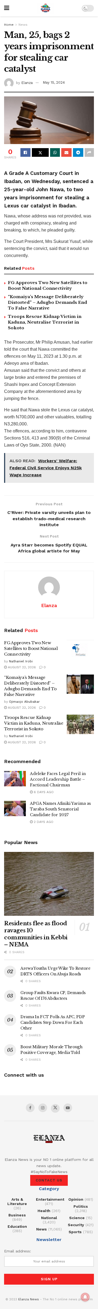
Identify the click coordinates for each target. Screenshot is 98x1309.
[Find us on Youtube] (67, 1107)
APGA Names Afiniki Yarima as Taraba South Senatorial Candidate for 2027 (60, 809)
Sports (75, 1232)
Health (44, 1211)
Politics (81, 1206)
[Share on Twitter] (40, 152)
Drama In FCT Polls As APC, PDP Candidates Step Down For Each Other (52, 1022)
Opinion (75, 1199)
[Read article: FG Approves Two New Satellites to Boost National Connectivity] (80, 649)
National (49, 1218)
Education (17, 1226)
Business (17, 1215)
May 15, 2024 (54, 82)
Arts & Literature (17, 1201)
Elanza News (28, 1299)
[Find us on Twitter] (55, 1108)
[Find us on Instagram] (42, 1107)
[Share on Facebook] (25, 152)
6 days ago (43, 792)
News (23, 25)
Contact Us (49, 1180)
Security (76, 1225)
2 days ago (43, 822)
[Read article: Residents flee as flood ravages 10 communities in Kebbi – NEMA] (49, 884)
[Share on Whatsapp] (55, 152)
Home (9, 25)
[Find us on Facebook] (30, 1107)
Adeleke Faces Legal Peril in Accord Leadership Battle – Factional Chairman (58, 779)
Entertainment (50, 1199)
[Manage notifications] (85, 1297)
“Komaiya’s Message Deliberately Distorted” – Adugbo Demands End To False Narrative (47, 302)
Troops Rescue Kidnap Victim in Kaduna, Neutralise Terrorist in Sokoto (44, 322)
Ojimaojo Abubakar (24, 702)
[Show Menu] (6, 8)
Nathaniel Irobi (21, 661)
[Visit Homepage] (45, 8)
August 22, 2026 (21, 667)
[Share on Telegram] (78, 152)
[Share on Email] (66, 152)
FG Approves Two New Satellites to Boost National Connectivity (31, 648)
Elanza (27, 82)
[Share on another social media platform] (89, 152)
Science (77, 1218)
